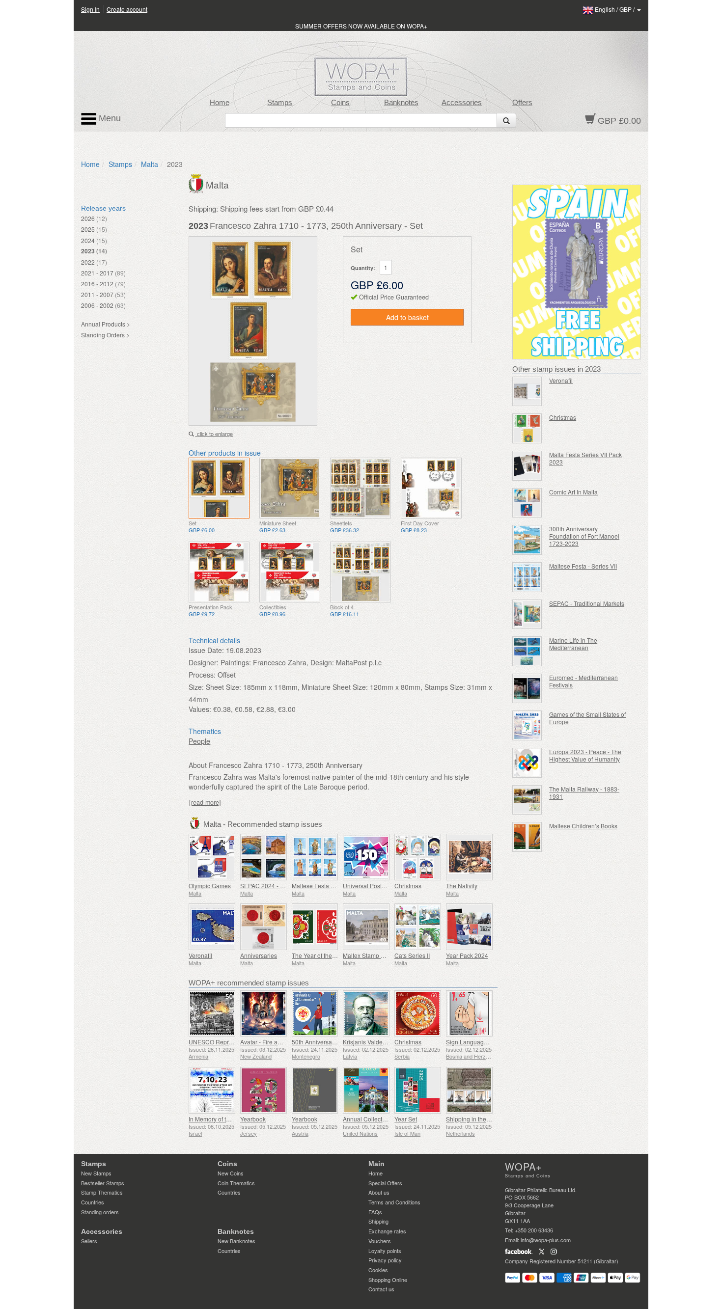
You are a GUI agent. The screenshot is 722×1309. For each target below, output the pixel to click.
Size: (196, 687)
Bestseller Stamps (102, 1183)
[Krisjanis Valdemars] (366, 1013)
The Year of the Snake (321, 955)
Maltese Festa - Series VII (583, 566)
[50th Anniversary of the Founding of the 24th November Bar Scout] (315, 1013)
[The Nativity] (469, 857)
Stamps (279, 103)
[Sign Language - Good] (469, 1013)
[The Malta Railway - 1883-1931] (527, 800)
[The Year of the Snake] (315, 926)
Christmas (407, 885)
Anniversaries (258, 955)
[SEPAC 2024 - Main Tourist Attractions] (263, 857)
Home (219, 103)
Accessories (462, 103)
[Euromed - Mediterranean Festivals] (527, 689)
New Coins (231, 1173)
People (199, 741)
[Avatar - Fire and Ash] (263, 1013)
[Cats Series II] (417, 926)
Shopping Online (387, 1279)
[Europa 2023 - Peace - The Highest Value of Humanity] (527, 763)
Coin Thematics (236, 1183)
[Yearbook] (263, 1090)
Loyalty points (384, 1250)
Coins (340, 103)
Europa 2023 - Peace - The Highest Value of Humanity (585, 755)
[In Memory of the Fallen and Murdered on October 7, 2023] (212, 1090)
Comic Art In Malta (573, 492)
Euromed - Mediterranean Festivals (583, 681)
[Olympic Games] (212, 857)
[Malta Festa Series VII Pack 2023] (527, 466)
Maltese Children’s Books (583, 825)
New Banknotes (236, 1241)
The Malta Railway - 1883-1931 (584, 792)
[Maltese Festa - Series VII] (527, 577)
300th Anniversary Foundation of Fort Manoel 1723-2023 (584, 535)
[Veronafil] (212, 926)
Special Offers (385, 1183)
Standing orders (100, 1212)
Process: (202, 675)
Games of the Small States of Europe (587, 718)
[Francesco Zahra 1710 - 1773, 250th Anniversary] (219, 488)
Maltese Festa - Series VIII (326, 885)
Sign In (90, 9)
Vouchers (379, 1241)
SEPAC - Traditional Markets (586, 603)
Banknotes (401, 103)
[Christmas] (417, 857)
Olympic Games (210, 885)
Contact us (381, 1289)
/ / (615, 9)
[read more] (205, 802)
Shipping (378, 1221)
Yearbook (253, 1119)
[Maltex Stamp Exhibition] (366, 926)
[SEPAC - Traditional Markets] (527, 614)
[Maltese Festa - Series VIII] (315, 857)
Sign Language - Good (476, 1041)
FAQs (375, 1212)
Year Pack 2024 (467, 955)
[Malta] (197, 183)
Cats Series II (412, 955)
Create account (127, 9)
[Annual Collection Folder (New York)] (366, 1090)
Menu (108, 118)
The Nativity (461, 885)
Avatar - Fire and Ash (268, 1041)
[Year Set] (417, 1090)
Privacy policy (385, 1260)
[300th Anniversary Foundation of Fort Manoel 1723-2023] (527, 540)
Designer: (204, 662)
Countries (92, 1202)
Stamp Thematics (102, 1192)
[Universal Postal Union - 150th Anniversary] (366, 857)
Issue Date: (206, 650)
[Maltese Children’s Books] (527, 837)
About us (378, 1192)
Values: (200, 709)
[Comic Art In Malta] (527, 503)
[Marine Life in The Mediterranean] (527, 651)
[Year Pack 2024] (469, 926)
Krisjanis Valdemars (369, 1041)
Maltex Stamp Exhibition (375, 955)
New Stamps (96, 1173)
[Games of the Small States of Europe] (527, 725)
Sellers (89, 1241)
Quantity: (363, 268)
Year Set (405, 1119)
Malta (149, 164)
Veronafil (200, 955)
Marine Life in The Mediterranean (573, 644)
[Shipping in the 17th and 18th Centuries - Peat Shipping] (469, 1090)
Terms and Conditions (394, 1202)
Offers (522, 103)
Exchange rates (387, 1231)
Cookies (378, 1270)
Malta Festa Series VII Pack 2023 (585, 458)
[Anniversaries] (263, 926)
